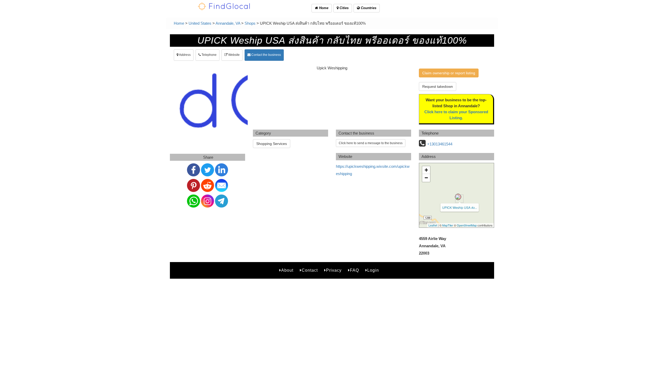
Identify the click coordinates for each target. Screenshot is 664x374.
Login (373, 270)
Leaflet (432, 225)
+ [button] (426, 170)
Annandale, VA (228, 23)
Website (233, 55)
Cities (343, 8)
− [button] (426, 178)
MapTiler (447, 225)
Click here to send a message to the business (371, 143)
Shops (250, 23)
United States (200, 23)
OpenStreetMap (467, 225)
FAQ (354, 270)
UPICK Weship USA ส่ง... (459, 207)
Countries (368, 8)
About (287, 270)
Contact (310, 270)
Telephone (209, 55)
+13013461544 (439, 144)
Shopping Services (271, 144)
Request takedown (437, 86)
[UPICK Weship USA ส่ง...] (458, 197)
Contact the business (266, 55)
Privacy (334, 270)
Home (323, 8)
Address (184, 55)
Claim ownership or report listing (448, 73)
